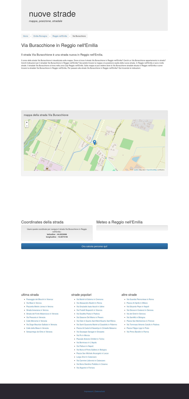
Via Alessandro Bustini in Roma (89, 303)
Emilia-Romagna (40, 36)
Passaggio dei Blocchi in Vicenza (39, 299)
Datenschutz (100, 391)
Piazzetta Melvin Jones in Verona (39, 306)
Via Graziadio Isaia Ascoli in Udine (90, 306)
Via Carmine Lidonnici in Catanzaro (90, 360)
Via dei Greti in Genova (136, 313)
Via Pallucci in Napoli (84, 346)
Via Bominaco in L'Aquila (86, 342)
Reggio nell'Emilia (60, 36)
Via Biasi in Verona (34, 303)
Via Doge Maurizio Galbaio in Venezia (41, 324)
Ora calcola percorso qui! (94, 246)
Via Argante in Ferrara (85, 367)
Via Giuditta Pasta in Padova (88, 313)
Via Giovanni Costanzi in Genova (140, 310)
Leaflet (136, 170)
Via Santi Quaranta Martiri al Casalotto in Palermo (96, 324)
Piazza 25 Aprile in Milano (137, 303)
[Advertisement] (94, 90)
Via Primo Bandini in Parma (138, 331)
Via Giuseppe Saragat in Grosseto (90, 331)
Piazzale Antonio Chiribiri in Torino (90, 339)
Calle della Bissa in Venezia (37, 328)
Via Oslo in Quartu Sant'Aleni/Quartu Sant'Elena (95, 321)
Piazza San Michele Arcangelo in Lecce (92, 353)
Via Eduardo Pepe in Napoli (138, 306)
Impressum (88, 391)
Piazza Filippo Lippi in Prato (138, 328)
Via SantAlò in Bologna (136, 317)
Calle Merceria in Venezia (36, 321)
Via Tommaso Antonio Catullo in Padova (143, 324)
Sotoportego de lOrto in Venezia (39, 331)
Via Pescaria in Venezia (35, 317)
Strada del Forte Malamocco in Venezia (42, 313)
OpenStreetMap (152, 170)
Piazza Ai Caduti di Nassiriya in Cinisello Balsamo (96, 328)
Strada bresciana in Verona (37, 310)
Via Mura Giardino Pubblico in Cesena (91, 364)
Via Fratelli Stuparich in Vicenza (89, 310)
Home (25, 36)
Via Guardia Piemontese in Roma (140, 299)
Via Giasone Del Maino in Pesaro (89, 317)
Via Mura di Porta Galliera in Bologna (91, 349)
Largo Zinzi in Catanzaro (86, 357)
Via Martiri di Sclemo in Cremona (89, 299)
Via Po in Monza (83, 335)
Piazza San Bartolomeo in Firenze (140, 321)
